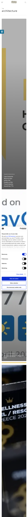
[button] (2, 2)
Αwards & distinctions (9, 174)
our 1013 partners (11, 236)
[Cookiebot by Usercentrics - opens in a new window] (20, 229)
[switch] (24, 259)
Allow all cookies (14, 278)
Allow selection (14, 283)
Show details (19, 274)
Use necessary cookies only (14, 287)
